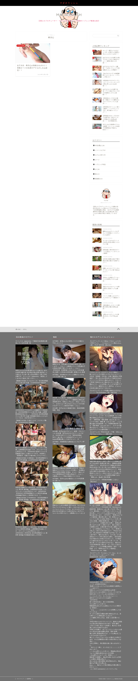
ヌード (97, 160)
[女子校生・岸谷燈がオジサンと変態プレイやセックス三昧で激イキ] (69, 396)
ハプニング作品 (100, 164)
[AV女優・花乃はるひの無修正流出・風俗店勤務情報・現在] (69, 429)
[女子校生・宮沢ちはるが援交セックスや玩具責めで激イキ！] (69, 503)
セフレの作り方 (100, 155)
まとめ (97, 169)
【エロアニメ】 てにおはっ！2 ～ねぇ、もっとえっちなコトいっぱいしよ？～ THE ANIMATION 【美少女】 (105, 555)
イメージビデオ (100, 150)
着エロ (97, 174)
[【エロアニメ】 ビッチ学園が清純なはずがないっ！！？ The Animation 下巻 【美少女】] (106, 412)
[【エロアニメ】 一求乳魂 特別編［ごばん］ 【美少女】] (106, 503)
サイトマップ (20, 678)
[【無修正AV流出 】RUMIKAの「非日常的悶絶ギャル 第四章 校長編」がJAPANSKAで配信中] (31, 525)
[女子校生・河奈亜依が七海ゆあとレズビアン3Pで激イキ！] (69, 466)
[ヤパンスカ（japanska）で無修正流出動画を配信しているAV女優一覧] (31, 369)
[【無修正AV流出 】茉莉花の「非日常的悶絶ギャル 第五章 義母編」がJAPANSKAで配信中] (31, 485)
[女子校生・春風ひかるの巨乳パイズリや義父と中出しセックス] (69, 362)
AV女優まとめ (100, 145)
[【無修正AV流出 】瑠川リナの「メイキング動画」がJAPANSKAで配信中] (30, 446)
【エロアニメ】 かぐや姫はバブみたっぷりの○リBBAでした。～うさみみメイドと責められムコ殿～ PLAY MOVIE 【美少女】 (105, 343)
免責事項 (29, 678)
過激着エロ (99, 179)
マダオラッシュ (69, 3)
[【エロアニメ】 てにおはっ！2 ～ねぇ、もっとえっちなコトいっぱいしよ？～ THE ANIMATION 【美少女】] (106, 580)
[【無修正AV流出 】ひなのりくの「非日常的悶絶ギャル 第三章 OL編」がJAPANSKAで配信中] (31, 408)
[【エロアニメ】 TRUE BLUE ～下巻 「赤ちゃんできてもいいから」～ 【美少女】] (106, 459)
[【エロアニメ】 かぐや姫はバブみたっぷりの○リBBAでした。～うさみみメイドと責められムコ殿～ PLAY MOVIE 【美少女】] (106, 370)
